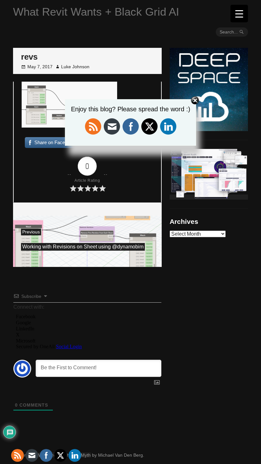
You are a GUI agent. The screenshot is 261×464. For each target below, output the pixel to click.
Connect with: (28, 307)
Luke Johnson (75, 66)
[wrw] (209, 197)
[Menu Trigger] (239, 13)
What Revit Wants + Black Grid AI (96, 11)
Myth (86, 455)
